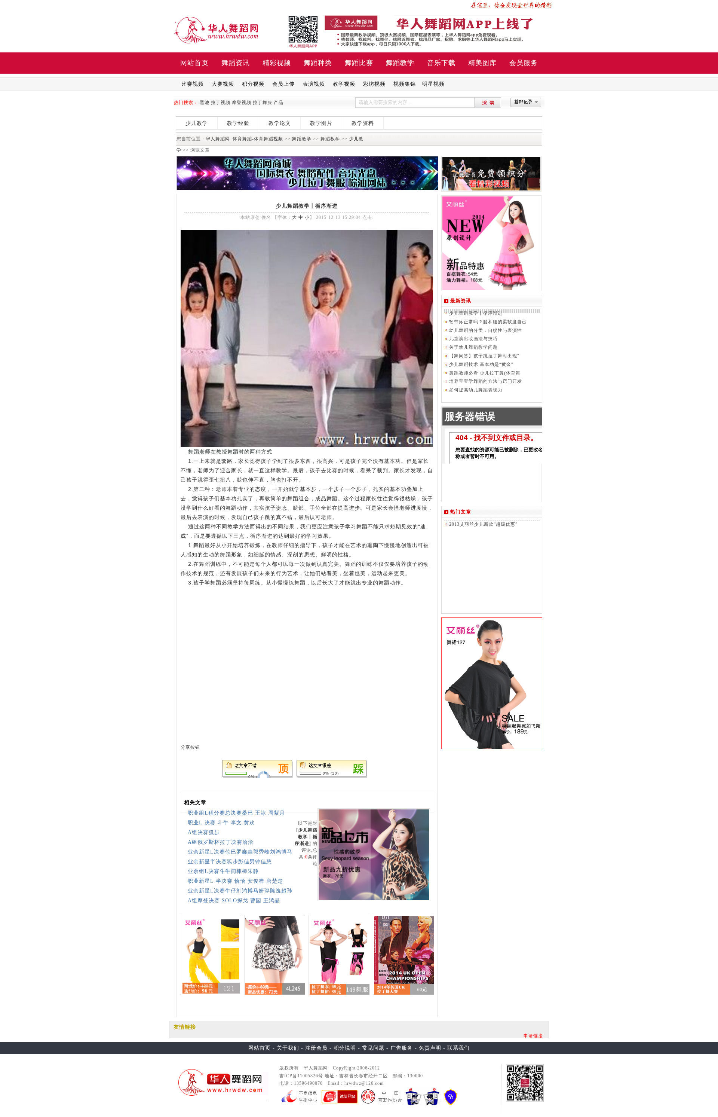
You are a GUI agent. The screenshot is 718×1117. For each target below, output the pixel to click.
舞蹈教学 (400, 63)
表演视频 (314, 84)
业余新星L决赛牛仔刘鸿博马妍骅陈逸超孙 (240, 891)
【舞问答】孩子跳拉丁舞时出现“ (484, 355)
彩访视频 (374, 84)
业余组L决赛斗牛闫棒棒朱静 (223, 871)
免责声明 (430, 1048)
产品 (278, 102)
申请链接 (533, 1035)
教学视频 (344, 84)
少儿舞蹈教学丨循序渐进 (306, 836)
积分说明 (345, 1048)
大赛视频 (223, 84)
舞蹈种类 (318, 63)
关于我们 (288, 1048)
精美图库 (482, 63)
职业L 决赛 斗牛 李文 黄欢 (221, 822)
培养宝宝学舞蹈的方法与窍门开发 (485, 381)
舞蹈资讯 (235, 63)
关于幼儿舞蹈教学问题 (473, 347)
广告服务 (401, 1048)
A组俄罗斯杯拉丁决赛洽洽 (221, 842)
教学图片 (321, 123)
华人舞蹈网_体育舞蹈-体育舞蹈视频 (244, 138)
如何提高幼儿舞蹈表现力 (476, 390)
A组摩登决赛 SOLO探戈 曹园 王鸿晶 (234, 900)
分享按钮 (190, 747)
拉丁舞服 (262, 102)
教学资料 (363, 123)
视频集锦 (404, 84)
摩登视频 (241, 102)
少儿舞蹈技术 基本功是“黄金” (481, 364)
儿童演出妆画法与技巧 (473, 338)
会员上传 (283, 84)
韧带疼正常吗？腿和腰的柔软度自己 (488, 321)
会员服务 (523, 63)
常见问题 (373, 1048)
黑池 (204, 102)
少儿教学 (196, 123)
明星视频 (433, 84)
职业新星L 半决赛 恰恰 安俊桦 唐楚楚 (235, 881)
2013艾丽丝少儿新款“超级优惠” (483, 524)
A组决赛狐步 (204, 832)
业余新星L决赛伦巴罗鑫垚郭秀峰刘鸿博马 (240, 852)
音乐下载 (441, 63)
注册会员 (316, 1048)
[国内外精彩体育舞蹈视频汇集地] (221, 1082)
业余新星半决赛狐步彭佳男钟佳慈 (230, 861)
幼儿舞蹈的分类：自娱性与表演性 (485, 330)
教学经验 (238, 123)
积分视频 (253, 84)
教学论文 (280, 123)
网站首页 (194, 63)
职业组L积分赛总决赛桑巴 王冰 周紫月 (236, 813)
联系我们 (458, 1048)
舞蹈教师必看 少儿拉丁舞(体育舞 (485, 373)
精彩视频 (277, 63)
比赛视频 (192, 84)
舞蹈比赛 (359, 63)
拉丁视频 (220, 102)
